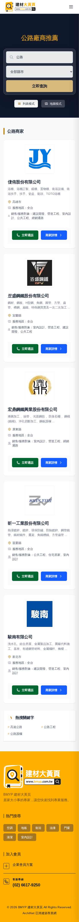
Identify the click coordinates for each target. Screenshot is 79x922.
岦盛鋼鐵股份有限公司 (28, 295)
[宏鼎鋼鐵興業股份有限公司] (39, 386)
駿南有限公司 (20, 637)
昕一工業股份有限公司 (28, 523)
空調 (10, 828)
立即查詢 (39, 86)
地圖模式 (56, 103)
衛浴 (38, 828)
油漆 (53, 828)
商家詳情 (51, 235)
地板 (24, 828)
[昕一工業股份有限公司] (39, 500)
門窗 (67, 828)
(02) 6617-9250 (26, 885)
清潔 (10, 837)
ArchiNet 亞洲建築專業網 (40, 913)
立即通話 (27, 235)
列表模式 (29, 103)
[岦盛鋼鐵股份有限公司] (39, 273)
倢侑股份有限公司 (24, 182)
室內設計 (27, 837)
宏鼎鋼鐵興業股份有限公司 (32, 409)
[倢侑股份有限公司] (39, 159)
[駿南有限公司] (39, 614)
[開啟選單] (71, 6)
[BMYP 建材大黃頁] (20, 6)
